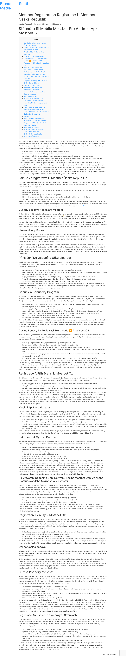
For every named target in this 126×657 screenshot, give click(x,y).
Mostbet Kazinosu (30, 96)
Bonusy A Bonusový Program (34, 56)
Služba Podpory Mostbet (32, 85)
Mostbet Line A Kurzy (31, 127)
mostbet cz (82, 206)
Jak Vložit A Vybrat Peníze (33, 70)
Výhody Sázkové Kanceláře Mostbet (36, 47)
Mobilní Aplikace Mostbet (33, 67)
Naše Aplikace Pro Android (33, 98)
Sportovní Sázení (30, 94)
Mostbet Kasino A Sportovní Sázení (36, 112)
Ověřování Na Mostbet (32, 114)
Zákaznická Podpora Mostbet (34, 92)
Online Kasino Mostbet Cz (33, 134)
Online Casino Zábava (31, 83)
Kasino (26, 116)
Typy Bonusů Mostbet (31, 136)
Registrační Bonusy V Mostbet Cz (35, 81)
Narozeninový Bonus (31, 50)
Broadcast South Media (14, 5)
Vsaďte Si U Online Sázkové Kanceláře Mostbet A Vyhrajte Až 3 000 (36, 103)
